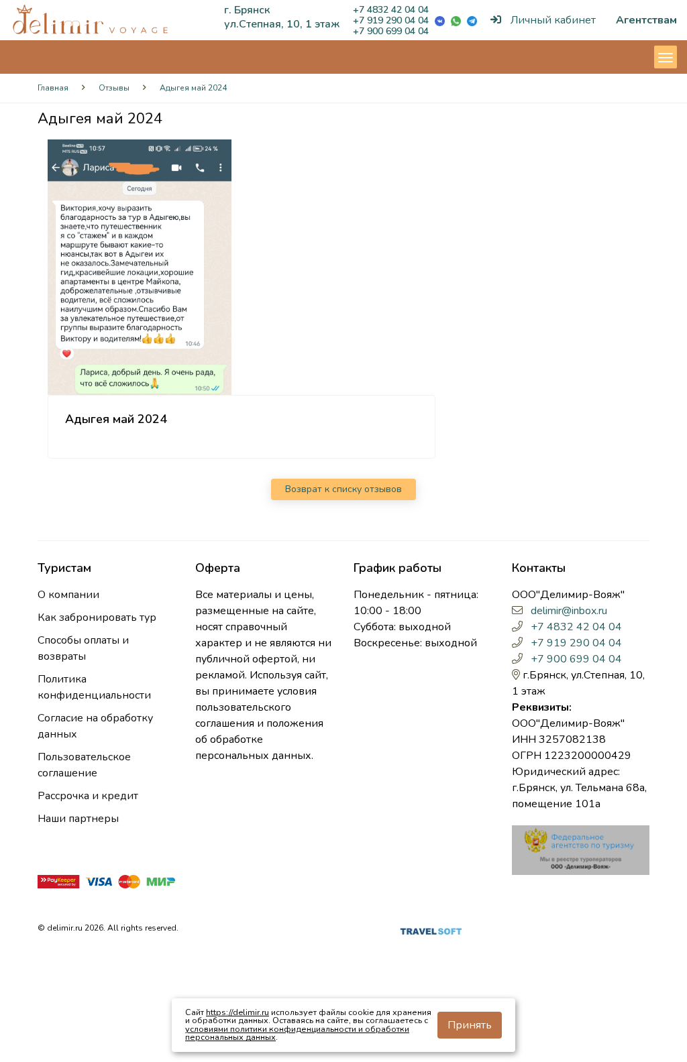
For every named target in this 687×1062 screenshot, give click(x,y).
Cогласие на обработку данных (95, 726)
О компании (68, 594)
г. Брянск (247, 10)
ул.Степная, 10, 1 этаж (281, 24)
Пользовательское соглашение (84, 765)
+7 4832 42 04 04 (391, 9)
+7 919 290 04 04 (391, 20)
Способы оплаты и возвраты (83, 648)
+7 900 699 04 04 (391, 31)
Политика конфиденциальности (94, 687)
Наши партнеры (78, 818)
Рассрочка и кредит (88, 795)
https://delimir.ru (237, 1012)
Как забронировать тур (97, 617)
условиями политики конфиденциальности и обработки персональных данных (297, 1033)
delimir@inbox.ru (569, 610)
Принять (469, 1025)
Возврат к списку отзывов (343, 489)
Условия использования (226, 930)
